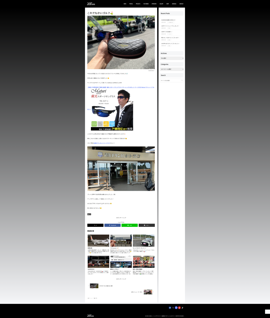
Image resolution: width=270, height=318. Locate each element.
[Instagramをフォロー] (176, 307)
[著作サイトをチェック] (170, 307)
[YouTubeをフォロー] (179, 307)
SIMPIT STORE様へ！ (166, 32)
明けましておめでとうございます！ (170, 37)
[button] (147, 225)
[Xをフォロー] (173, 307)
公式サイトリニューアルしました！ (170, 26)
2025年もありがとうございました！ (170, 43)
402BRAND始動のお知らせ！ (168, 20)
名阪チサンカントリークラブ (102, 143)
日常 (90, 214)
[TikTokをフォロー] (182, 307)
